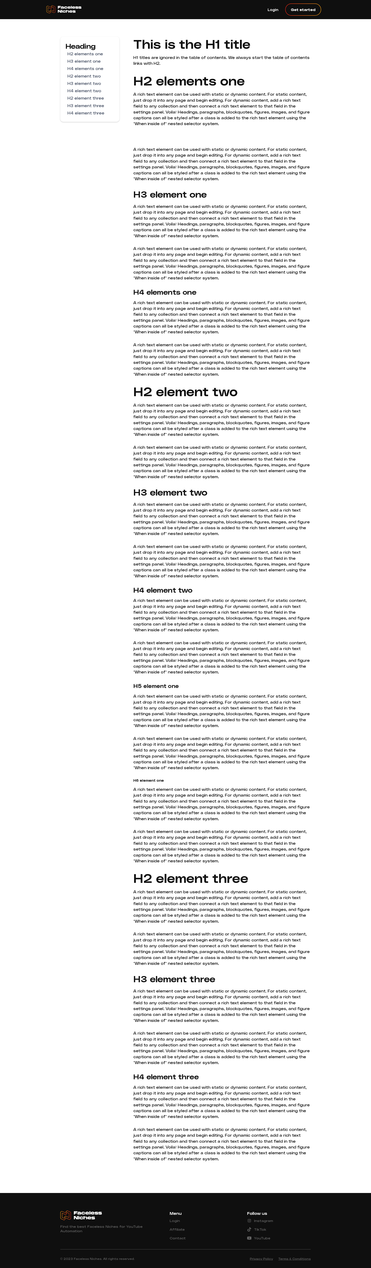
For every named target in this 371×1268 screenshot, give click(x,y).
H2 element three (85, 98)
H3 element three (85, 105)
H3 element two (84, 83)
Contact (178, 1238)
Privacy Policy (261, 1258)
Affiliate (177, 1229)
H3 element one (84, 61)
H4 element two (84, 90)
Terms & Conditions (294, 1258)
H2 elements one (85, 53)
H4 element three (85, 113)
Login (273, 10)
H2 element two (84, 76)
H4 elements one (85, 68)
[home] (68, 9)
